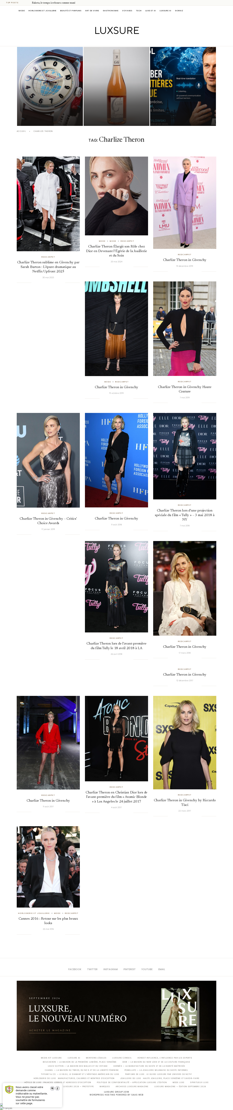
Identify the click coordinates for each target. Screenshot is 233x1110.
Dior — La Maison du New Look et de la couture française (156, 1062)
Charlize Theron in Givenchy (184, 260)
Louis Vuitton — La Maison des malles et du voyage (78, 1066)
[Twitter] (109, 41)
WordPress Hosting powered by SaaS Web (116, 1094)
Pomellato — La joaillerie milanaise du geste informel (156, 1070)
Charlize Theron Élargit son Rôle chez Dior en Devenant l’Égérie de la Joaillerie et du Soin (116, 251)
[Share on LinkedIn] (48, 282)
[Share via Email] (62, 282)
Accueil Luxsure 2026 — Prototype (73, 1086)
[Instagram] (114, 41)
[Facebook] (105, 41)
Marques (105, 1086)
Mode (22, 10)
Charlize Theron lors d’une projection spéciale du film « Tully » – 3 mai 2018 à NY (184, 515)
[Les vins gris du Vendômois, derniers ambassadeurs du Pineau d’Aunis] (116, 86)
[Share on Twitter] (41, 282)
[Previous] (24, 2)
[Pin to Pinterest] (45, 282)
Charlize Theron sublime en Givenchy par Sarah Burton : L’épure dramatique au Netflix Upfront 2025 (48, 267)
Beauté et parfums (70, 10)
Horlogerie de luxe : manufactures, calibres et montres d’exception (74, 1078)
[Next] (29, 2)
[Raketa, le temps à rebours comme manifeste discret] (50, 86)
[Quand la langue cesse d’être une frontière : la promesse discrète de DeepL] (183, 86)
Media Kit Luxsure (51, 1058)
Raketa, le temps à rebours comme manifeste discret (60, 3)
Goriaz (179, 10)
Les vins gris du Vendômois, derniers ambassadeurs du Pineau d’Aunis (114, 110)
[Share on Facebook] (38, 282)
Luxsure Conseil (122, 1058)
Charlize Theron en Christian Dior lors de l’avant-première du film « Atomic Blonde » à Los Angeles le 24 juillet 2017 (116, 797)
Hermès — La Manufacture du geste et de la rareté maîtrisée (149, 1066)
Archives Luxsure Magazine (132, 1086)
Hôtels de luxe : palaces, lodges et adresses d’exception (57, 1082)
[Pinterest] (119, 41)
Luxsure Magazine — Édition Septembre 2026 (180, 1086)
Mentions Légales (96, 1058)
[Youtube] (124, 41)
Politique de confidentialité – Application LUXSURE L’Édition (132, 1082)
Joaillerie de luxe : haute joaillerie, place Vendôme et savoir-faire (160, 1078)
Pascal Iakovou (34, 120)
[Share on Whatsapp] (52, 282)
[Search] (214, 11)
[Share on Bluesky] (59, 282)
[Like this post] (34, 282)
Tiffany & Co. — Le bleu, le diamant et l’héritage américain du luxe (80, 1074)
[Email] (128, 41)
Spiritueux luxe (199, 1082)
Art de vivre (92, 10)
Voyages (127, 10)
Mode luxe (178, 1082)
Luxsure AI (165, 10)
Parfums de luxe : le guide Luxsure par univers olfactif (158, 1074)
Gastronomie (111, 10)
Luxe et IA (150, 10)
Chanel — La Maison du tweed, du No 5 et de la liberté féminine (82, 1070)
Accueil (21, 131)
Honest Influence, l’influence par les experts (164, 1058)
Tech (138, 10)
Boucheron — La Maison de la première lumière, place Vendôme (79, 1062)
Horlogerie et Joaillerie (42, 10)
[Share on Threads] (55, 282)
